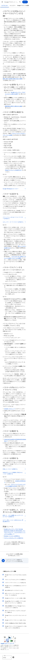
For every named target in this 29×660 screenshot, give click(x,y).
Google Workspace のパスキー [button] (11, 189)
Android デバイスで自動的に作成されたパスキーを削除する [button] (13, 473)
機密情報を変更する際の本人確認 (13, 106)
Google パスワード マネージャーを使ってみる (15, 620)
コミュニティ (13, 5)
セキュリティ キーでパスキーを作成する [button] (13, 222)
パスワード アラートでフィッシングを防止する (15, 582)
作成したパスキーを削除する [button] (10, 469)
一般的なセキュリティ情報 (9, 571)
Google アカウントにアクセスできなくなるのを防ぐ (15, 575)
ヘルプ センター (4, 5)
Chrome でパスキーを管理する (12, 536)
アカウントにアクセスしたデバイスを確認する (15, 579)
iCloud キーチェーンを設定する (13, 170)
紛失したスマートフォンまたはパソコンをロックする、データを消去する (15, 594)
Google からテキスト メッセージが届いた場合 (15, 598)
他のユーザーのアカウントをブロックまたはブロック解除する (15, 611)
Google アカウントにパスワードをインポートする (15, 616)
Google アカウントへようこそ (7, 643)
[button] (2, 2)
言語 (5, 655)
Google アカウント (9, 409)
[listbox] (7, 657)
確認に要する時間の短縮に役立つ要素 (12, 78)
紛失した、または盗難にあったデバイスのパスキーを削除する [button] (13, 516)
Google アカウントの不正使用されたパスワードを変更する (15, 586)
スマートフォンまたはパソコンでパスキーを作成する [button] (13, 218)
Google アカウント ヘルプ (11, 2)
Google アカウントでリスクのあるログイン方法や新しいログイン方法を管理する (15, 627)
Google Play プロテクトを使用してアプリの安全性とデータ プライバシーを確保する (15, 602)
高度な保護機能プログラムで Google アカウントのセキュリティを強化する (15, 606)
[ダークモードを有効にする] (13, 657)
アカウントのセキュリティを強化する (13, 538)
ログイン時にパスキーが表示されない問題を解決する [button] (13, 520)
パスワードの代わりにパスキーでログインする (15, 623)
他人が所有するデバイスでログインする (14, 590)
